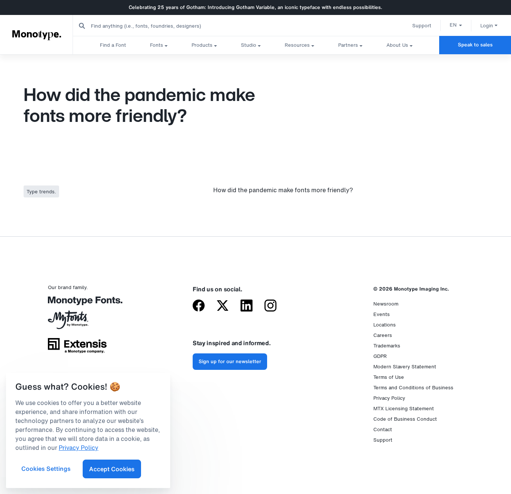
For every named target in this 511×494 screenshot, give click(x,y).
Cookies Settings (46, 468)
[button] (455, 24)
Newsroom (385, 303)
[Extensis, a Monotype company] (77, 348)
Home (8, 61)
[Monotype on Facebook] (199, 306)
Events (381, 314)
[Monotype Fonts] (77, 303)
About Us (397, 45)
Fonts (156, 45)
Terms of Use (388, 377)
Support (421, 25)
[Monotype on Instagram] (270, 306)
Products (202, 45)
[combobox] (150, 25)
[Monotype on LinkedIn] (247, 306)
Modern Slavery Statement (404, 366)
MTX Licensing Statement (403, 408)
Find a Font (113, 45)
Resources (297, 45)
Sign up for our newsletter (230, 361)
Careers (382, 335)
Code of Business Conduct (405, 419)
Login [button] (486, 25)
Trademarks (386, 345)
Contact (382, 429)
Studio (248, 45)
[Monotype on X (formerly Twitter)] (223, 306)
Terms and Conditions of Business (413, 387)
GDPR (380, 356)
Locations (384, 324)
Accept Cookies (112, 468)
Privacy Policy (389, 398)
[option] (455, 24)
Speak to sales (475, 44)
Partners (348, 45)
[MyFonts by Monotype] (77, 322)
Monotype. (36, 34)
